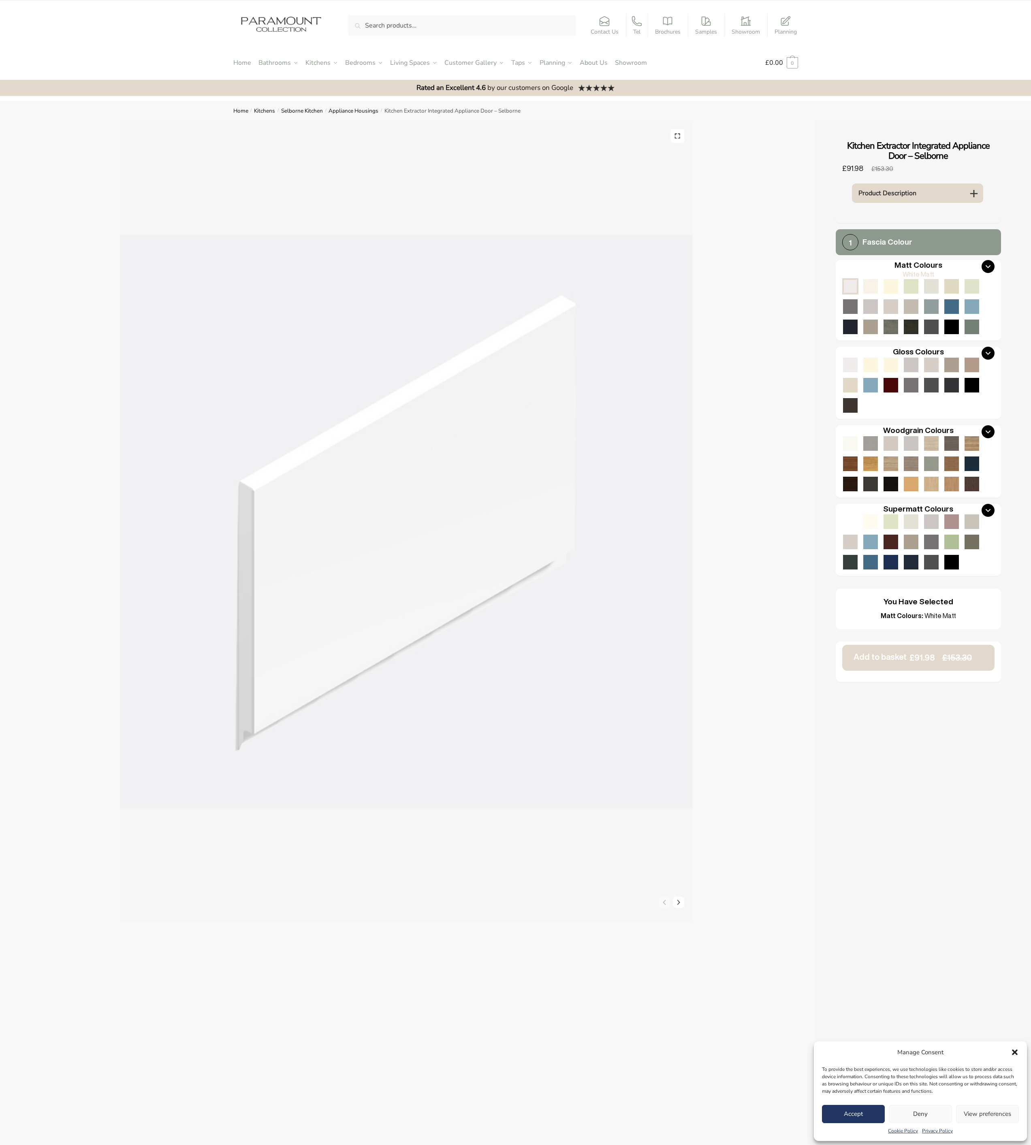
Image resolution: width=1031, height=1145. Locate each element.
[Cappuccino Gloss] (972, 365)
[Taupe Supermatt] (891, 522)
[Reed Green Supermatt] (972, 542)
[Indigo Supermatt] (911, 562)
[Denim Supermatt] (870, 542)
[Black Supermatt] (951, 562)
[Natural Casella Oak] (951, 484)
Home (240, 111)
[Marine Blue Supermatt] (891, 562)
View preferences (987, 1114)
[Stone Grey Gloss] (951, 365)
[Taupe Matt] (911, 286)
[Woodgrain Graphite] (870, 484)
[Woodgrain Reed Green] (931, 464)
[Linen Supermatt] (911, 522)
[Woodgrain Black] (891, 484)
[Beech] (911, 484)
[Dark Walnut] (850, 484)
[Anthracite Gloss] (951, 385)
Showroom (746, 32)
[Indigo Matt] (850, 327)
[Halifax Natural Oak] (972, 443)
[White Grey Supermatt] (850, 522)
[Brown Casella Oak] (951, 464)
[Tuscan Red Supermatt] (891, 542)
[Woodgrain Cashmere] (891, 443)
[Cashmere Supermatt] (850, 542)
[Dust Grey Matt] (850, 307)
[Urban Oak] (951, 443)
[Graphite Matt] (931, 327)
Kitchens (264, 111)
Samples (706, 32)
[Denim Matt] (972, 307)
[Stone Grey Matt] (870, 327)
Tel (636, 32)
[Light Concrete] (891, 327)
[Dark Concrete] (911, 327)
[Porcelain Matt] (870, 286)
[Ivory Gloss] (870, 365)
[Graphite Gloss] (931, 385)
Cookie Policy (903, 1131)
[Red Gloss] (891, 385)
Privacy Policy (937, 1131)
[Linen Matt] (931, 286)
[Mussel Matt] (951, 286)
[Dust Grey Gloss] (911, 385)
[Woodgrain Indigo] (972, 464)
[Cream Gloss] (891, 365)
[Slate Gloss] (850, 405)
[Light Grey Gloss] (911, 365)
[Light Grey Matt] (870, 307)
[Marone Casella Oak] (972, 484)
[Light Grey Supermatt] (931, 522)
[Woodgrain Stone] (870, 443)
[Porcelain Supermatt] (870, 522)
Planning (786, 32)
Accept (853, 1114)
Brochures (668, 32)
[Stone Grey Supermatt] (911, 542)
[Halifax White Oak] (931, 443)
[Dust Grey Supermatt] (931, 542)
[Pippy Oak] (870, 464)
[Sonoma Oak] (891, 464)
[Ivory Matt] (891, 286)
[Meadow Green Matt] (972, 286)
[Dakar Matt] (911, 307)
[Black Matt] (951, 327)
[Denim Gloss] (870, 385)
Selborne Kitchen (302, 111)
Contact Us (605, 32)
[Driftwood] (911, 464)
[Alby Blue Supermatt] (870, 562)
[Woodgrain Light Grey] (911, 443)
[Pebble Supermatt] (972, 522)
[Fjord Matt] (931, 307)
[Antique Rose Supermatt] (951, 522)
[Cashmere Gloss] (931, 365)
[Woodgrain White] (850, 443)
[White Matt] (850, 286)
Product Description (887, 193)
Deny (920, 1114)
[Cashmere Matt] (891, 307)
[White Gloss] (850, 365)
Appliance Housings (353, 111)
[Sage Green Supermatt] (951, 542)
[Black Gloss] (972, 385)
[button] (1015, 1052)
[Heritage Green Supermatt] (850, 562)
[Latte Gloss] (850, 385)
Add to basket (913, 657)
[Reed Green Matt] (972, 327)
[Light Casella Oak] (931, 484)
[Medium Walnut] (850, 464)
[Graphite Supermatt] (931, 562)
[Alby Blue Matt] (951, 307)
